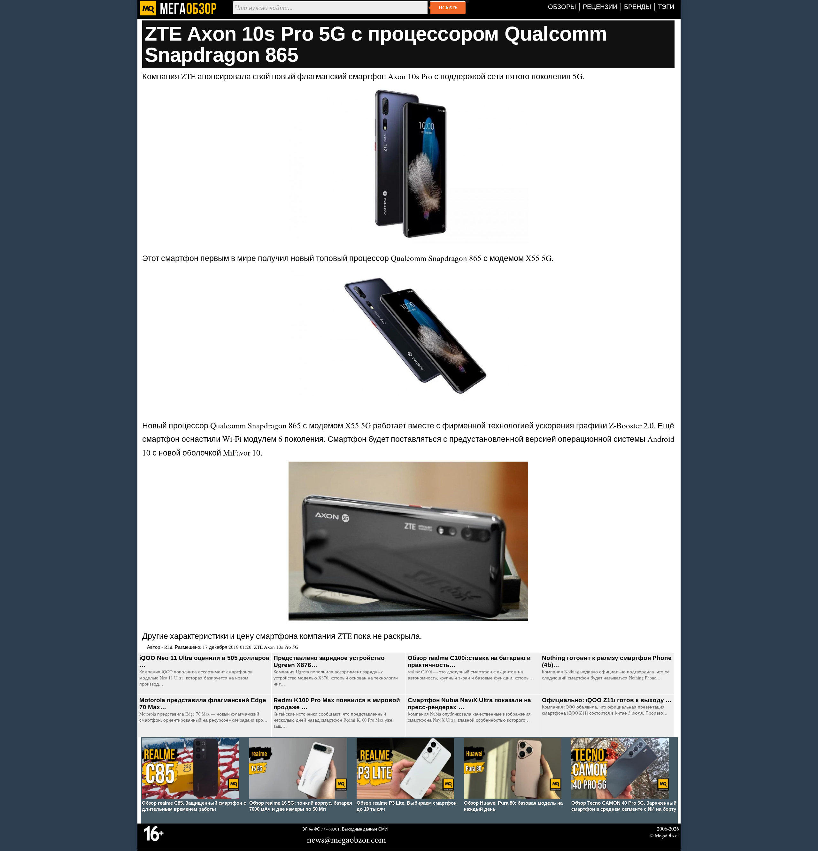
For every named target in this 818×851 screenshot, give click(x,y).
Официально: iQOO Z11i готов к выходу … (607, 700)
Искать (448, 7)
